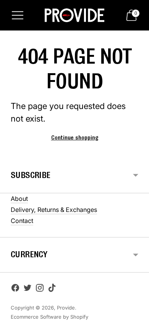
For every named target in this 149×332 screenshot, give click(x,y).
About (19, 198)
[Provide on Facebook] (15, 289)
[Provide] (74, 15)
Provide (66, 308)
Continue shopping (74, 138)
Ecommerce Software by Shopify (49, 317)
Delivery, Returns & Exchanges (54, 209)
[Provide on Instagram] (39, 289)
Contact (22, 221)
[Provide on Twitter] (27, 289)
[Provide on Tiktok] (52, 289)
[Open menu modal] (17, 15)
